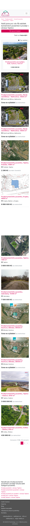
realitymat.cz (10, 518)
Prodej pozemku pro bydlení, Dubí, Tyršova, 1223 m (15, 62)
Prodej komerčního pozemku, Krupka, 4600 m (15, 197)
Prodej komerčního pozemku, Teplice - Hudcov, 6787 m (14, 394)
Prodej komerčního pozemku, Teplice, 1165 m (15, 259)
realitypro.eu (17, 516)
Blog (2, 506)
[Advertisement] (15, 4)
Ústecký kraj (5, 20)
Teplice (11, 20)
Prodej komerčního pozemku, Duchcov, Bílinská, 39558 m (12, 327)
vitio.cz (24, 516)
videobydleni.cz (7, 516)
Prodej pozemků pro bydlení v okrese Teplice (15, 493)
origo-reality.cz (19, 518)
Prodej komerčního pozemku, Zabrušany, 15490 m (12, 293)
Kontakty (4, 513)
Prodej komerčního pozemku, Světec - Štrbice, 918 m (14, 428)
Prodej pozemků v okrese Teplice (11, 488)
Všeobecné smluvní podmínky (10, 510)
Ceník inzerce (5, 502)
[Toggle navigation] (26, 13)
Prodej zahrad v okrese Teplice (10, 497)
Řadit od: (20, 35)
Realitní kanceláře (6, 508)
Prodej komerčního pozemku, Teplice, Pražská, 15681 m (15, 164)
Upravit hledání (15, 31)
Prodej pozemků (8, 19)
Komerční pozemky (18, 19)
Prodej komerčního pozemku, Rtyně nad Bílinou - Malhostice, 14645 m (14, 96)
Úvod (2, 19)
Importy (3, 504)
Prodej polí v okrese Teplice (9, 495)
